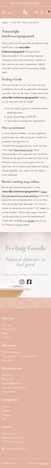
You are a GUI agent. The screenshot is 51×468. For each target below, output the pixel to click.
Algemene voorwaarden (14, 387)
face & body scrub (23, 149)
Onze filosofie (9, 328)
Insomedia (44, 463)
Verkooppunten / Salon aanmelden (19, 356)
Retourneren (8, 379)
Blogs (4, 333)
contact (31, 220)
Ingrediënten (8, 360)
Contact (6, 337)
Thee (4, 418)
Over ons (6, 324)
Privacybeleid (8, 391)
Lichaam (6, 410)
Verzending (7, 374)
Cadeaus (6, 414)
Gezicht (6, 406)
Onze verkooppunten (12, 351)
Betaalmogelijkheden (12, 383)
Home (4, 22)
